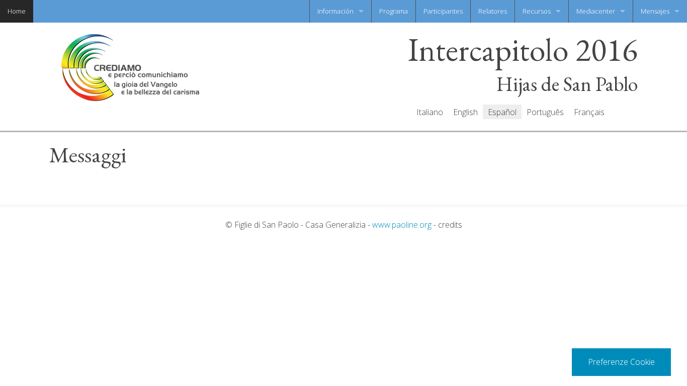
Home (17, 11)
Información (335, 11)
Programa (393, 11)
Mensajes (655, 11)
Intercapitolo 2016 (523, 50)
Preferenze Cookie (621, 361)
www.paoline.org (402, 224)
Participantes (443, 11)
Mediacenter (595, 11)
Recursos (537, 11)
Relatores (492, 11)
